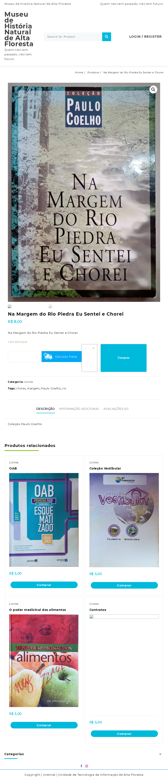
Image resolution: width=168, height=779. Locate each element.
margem (33, 388)
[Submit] (106, 36)
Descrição (45, 408)
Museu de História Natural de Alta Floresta (19, 29)
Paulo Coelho (51, 388)
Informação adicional (79, 408)
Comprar (124, 357)
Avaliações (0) (115, 408)
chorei (20, 388)
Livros (28, 381)
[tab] (47, 409)
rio (64, 388)
